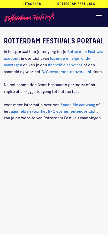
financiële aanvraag (65, 64)
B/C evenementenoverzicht (66, 71)
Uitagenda (32, 4)
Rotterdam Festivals (76, 4)
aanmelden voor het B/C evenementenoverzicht (54, 111)
